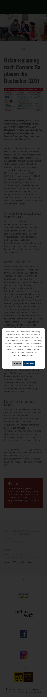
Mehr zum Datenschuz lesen (23, 355)
